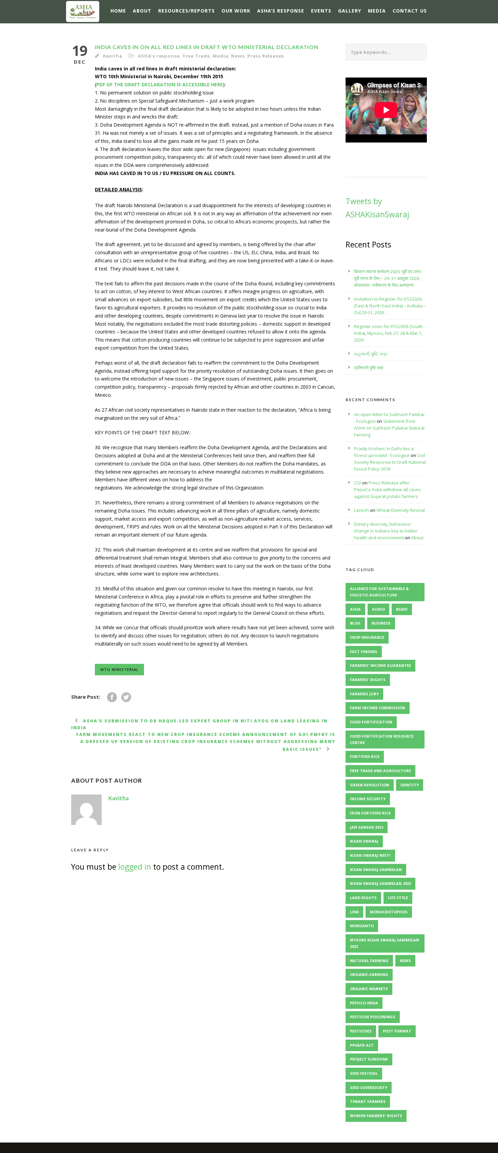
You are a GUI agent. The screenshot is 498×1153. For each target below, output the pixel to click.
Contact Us (410, 10)
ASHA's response (159, 56)
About (142, 10)
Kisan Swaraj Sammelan (376, 869)
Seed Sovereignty (368, 1087)
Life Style (398, 897)
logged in (134, 866)
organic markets (369, 988)
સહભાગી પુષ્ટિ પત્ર (371, 354)
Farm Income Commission (377, 707)
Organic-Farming (369, 974)
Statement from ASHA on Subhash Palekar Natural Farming (389, 428)
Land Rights (363, 897)
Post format (397, 1031)
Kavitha (112, 56)
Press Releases (265, 56)
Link (354, 911)
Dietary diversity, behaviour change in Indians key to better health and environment (385, 531)
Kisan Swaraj (364, 841)
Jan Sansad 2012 (366, 827)
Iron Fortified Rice (370, 812)
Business (381, 623)
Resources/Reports (186, 10)
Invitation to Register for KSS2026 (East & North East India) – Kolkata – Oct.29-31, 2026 (390, 306)
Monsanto (362, 925)
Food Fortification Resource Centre (382, 739)
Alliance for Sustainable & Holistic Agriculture (379, 591)
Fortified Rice (364, 756)
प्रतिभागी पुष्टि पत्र (368, 368)
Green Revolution (369, 784)
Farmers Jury (364, 693)
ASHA (355, 609)
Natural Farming (369, 960)
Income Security (368, 798)
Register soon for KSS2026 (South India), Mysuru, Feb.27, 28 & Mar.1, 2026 (388, 333)
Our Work (236, 10)
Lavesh (361, 510)
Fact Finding (363, 651)
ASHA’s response (280, 10)
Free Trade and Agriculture (380, 770)
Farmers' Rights (368, 679)
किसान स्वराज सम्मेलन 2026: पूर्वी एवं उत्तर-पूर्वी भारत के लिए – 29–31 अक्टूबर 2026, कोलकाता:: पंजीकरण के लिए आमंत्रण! (388, 278)
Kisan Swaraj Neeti (370, 855)
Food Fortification (371, 721)
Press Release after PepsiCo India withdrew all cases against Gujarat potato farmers (387, 489)
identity (409, 784)
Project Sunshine (369, 1059)
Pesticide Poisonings (372, 1016)
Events (321, 10)
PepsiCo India (364, 1002)
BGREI (402, 609)
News (237, 56)
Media (377, 10)
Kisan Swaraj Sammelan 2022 (380, 883)
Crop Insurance (367, 637)
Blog (355, 623)
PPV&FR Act (362, 1045)
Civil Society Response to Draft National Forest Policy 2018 (390, 462)
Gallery (349, 10)
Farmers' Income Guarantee (380, 665)
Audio (378, 609)
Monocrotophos (389, 911)
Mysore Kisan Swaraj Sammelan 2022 (384, 943)
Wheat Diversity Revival (400, 510)
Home (118, 10)
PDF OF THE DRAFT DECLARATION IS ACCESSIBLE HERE (159, 84)
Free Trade (196, 56)
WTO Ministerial (119, 669)
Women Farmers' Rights (376, 1115)
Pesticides (361, 1031)
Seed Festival (364, 1073)
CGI (357, 483)
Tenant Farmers (368, 1101)
